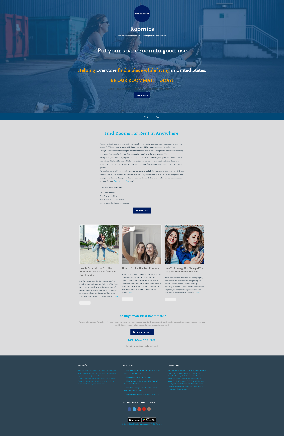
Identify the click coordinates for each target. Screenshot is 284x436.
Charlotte (184, 378)
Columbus (171, 376)
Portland (198, 378)
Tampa (186, 386)
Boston (170, 381)
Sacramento (186, 384)
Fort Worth (176, 378)
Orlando (200, 386)
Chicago (187, 370)
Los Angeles (179, 370)
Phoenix (170, 373)
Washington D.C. (184, 381)
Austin (170, 378)
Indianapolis (179, 376)
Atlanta (193, 384)
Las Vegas (171, 384)
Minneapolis (172, 389)
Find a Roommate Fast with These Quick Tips (142, 394)
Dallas (193, 373)
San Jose (199, 373)
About (136, 117)
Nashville (178, 384)
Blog (146, 117)
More (116, 296)
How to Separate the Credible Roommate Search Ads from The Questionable (97, 272)
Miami (181, 386)
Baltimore (191, 378)
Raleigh (176, 386)
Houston (194, 370)
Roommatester (142, 424)
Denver (193, 381)
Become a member (121, 181)
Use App (156, 117)
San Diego (186, 373)
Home (127, 117)
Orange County (182, 389)
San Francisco (198, 376)
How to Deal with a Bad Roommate (142, 268)
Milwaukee (200, 381)
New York (171, 370)
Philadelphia (201, 370)
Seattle (175, 381)
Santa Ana (193, 386)
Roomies (142, 29)
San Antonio (178, 373)
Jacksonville (188, 376)
